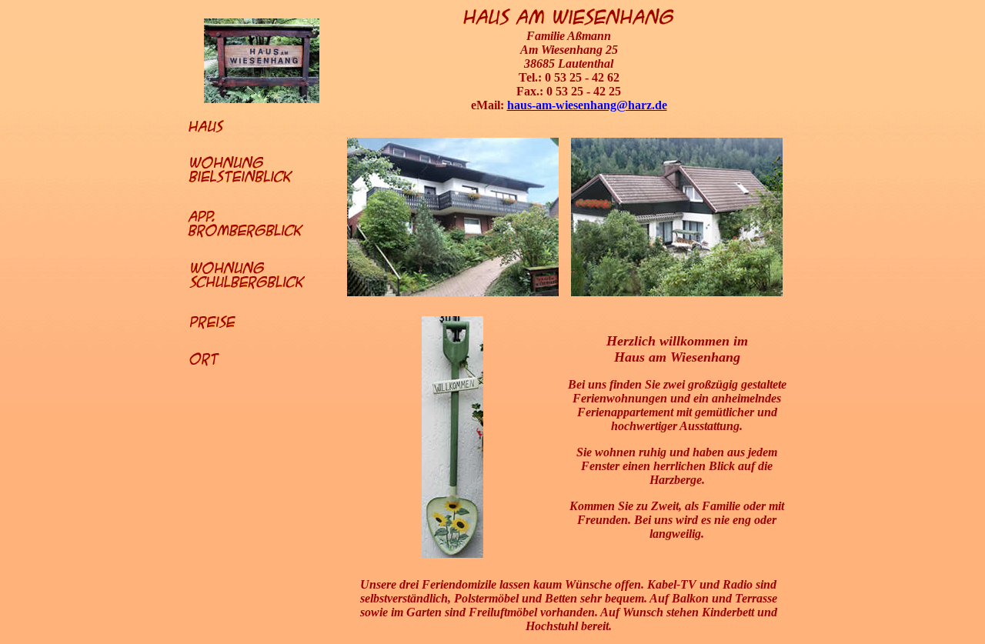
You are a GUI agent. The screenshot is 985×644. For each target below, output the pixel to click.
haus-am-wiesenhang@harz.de (587, 105)
